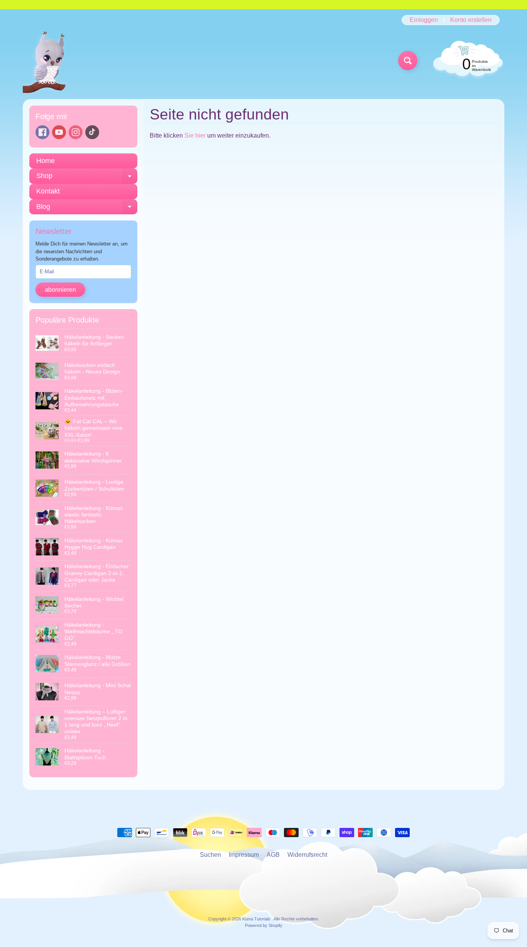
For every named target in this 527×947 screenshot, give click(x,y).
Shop (86, 178)
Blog (86, 209)
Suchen (210, 854)
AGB (273, 854)
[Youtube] (59, 132)
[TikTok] (92, 132)
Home (45, 161)
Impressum (244, 854)
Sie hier (195, 135)
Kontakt (48, 191)
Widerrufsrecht (307, 854)
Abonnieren (60, 289)
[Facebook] (42, 132)
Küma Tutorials (257, 919)
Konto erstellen (471, 20)
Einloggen (424, 20)
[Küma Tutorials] (49, 61)
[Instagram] (76, 132)
